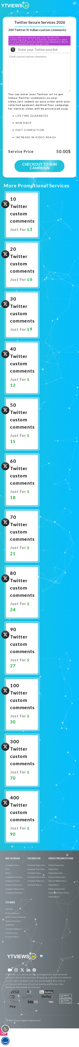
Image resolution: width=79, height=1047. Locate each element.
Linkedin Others (12, 937)
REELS (8, 873)
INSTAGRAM (12, 858)
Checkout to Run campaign (39, 166)
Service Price (21, 151)
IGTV (7, 869)
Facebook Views (34, 873)
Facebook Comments (36, 877)
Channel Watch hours (57, 881)
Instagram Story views (14, 889)
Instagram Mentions (14, 893)
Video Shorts (53, 885)
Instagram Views (12, 881)
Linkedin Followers (13, 929)
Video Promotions (60, 858)
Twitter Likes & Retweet (15, 917)
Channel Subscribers (57, 877)
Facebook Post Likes (36, 869)
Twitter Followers (12, 913)
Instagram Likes (12, 865)
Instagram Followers (14, 877)
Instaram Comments (13, 885)
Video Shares (53, 897)
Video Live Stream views (58, 893)
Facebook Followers (36, 881)
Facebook (34, 858)
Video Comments (55, 873)
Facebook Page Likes (36, 865)
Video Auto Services (56, 889)
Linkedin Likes (11, 933)
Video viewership (56, 865)
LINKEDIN (9, 925)
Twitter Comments (13, 921)
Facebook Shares (35, 885)
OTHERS (10, 902)
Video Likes (53, 869)
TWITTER (9, 909)
